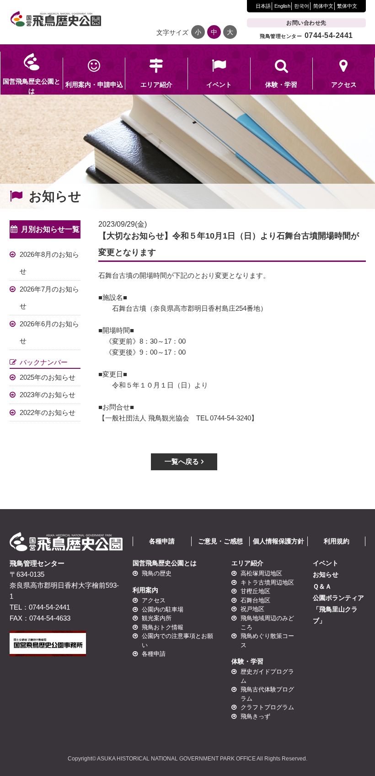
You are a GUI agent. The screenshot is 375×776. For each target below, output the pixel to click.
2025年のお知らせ (47, 377)
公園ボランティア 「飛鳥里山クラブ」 (338, 609)
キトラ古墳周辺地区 (267, 582)
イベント (325, 563)
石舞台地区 (255, 600)
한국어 (301, 6)
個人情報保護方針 (278, 541)
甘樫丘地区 (255, 591)
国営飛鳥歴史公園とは (165, 563)
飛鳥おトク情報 (162, 627)
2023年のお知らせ (47, 395)
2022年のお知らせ (47, 412)
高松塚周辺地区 (261, 573)
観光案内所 (156, 618)
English (282, 6)
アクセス (154, 600)
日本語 (263, 6)
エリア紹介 (247, 563)
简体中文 (323, 6)
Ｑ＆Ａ (322, 586)
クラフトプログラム (267, 707)
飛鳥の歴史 (156, 573)
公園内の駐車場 (162, 609)
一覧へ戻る (182, 461)
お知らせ (325, 574)
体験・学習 (247, 661)
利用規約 (336, 541)
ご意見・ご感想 (220, 541)
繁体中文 (347, 6)
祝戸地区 (252, 609)
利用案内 (145, 590)
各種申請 (162, 541)
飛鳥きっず (255, 716)
